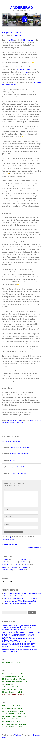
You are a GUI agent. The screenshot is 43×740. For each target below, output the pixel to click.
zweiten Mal (10, 40)
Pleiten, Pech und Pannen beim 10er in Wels (17, 603)
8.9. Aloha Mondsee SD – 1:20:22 (12, 692)
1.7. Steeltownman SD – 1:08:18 (12, 708)
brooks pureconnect (31, 625)
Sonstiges (17, 564)
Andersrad (21, 7)
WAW (11, 651)
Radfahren (11, 420)
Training (27, 564)
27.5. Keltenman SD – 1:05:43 (11, 706)
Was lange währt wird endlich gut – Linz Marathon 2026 (20, 598)
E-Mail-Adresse (9, 517)
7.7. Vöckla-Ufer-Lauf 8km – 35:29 (12, 711)
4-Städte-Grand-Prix (7, 625)
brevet (23, 625)
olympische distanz (18, 638)
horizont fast (28, 630)
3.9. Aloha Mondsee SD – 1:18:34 (12, 727)
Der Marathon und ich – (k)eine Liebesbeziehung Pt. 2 (20, 601)
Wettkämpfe (20, 3)
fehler (4, 627)
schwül (14, 647)
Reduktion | (13, 460)
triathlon (20, 649)
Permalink (24, 422)
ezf (35, 420)
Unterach (17, 422)
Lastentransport (25, 559)
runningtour (28, 641)
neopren (6, 634)
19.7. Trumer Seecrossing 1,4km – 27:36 (14, 681)
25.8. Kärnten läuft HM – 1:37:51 (12, 689)
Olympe (25, 72)
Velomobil (25, 567)
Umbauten (15, 567)
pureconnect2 (9, 641)
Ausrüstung (5, 559)
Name (6, 509)
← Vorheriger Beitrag (9, 544)
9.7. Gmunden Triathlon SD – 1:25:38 (13, 713)
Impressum (36, 3)
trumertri (34, 649)
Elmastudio (36, 735)
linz (17, 632)
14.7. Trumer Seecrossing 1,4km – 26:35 (14, 716)
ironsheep (36, 630)
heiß (17, 630)
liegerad (13, 632)
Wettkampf (18, 420)
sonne (20, 646)
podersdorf (31, 638)
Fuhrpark (12, 3)
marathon (23, 632)
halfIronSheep (9, 630)
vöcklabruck (5, 651)
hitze (22, 630)
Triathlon (4, 567)
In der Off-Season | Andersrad (20, 447)
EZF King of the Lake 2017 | (19, 473)
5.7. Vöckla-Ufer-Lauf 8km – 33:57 (12, 676)
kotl (8, 422)
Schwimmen (5, 564)
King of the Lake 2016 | (17, 467)
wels (15, 651)
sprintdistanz (29, 646)
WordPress (17, 735)
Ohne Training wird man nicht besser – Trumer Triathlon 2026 (22, 593)
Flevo (14, 559)
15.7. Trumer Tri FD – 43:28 (10, 719)
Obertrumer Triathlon (23, 69)
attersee (31, 420)
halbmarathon (26, 627)
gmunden (16, 627)
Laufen (4, 562)
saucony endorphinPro (14, 643)
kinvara (5, 632)
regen (20, 641)
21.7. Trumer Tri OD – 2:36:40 (11, 687)
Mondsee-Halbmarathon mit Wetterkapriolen (17, 596)
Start (5, 3)
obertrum (29, 635)
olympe (12, 422)
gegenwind (10, 627)
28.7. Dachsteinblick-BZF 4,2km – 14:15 (14, 724)
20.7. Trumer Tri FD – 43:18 (10, 684)
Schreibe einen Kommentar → (12, 441)
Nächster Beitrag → (34, 547)
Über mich (29, 3)
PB (26, 638)
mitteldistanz (32, 632)
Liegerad (13, 562)
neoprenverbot (18, 635)
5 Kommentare (17, 35)
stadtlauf (38, 647)
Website (6, 524)
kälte (9, 632)
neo (39, 632)
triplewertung (26, 649)
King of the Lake (28, 40)
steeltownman (7, 649)
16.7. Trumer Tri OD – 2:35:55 (11, 721)
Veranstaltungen (7, 570)
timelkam (14, 649)
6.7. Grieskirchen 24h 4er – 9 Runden (13, 679)
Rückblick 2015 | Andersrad (19, 453)
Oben (4, 737)
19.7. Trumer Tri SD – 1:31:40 (11, 662)
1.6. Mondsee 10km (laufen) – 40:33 (13, 674)
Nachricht (7, 490)
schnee (10, 647)
